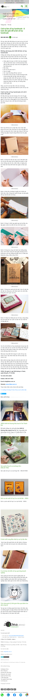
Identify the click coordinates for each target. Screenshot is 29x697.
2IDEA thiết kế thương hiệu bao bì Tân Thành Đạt (14, 424)
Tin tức (12, 0)
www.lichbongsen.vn (20, 2)
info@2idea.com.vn (8, 651)
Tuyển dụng (17, 0)
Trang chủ (8, 0)
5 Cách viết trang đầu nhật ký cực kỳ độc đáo (14, 539)
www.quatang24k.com (9, 2)
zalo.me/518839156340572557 (16, 635)
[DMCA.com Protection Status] (5, 656)
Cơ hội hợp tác (4, 680)
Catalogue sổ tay (5, 669)
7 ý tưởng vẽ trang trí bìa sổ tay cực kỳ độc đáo (13, 390)
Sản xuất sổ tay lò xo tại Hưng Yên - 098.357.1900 (11, 467)
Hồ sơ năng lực (4, 670)
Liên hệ (21, 0)
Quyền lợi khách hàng (6, 675)
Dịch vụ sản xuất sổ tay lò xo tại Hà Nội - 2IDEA (14, 498)
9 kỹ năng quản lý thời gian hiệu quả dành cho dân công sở (14, 604)
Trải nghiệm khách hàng (6, 679)
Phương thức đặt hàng (6, 672)
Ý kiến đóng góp (4, 677)
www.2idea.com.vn (11, 384)
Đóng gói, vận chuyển (6, 674)
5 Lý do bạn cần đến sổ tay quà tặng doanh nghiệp (13, 572)
